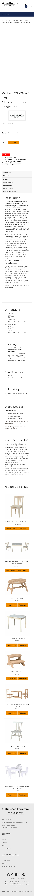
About (4, 840)
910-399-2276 (6, 820)
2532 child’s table (20, 236)
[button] (8, 875)
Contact (4, 842)
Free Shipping (14, 161)
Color (4, 133)
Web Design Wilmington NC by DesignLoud (17, 891)
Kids (14, 21)
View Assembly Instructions (17, 321)
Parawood (15, 378)
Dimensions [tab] (7, 176)
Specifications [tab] (8, 182)
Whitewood (16, 165)
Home (4, 21)
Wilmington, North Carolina (16, 360)
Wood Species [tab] (8, 188)
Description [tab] (7, 173)
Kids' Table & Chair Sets (13, 163)
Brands (11, 159)
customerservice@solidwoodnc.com (14, 823)
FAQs (4, 863)
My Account (6, 860)
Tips (26, 393)
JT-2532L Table (9, 313)
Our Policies (11, 878)
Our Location (6, 848)
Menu (7, 14)
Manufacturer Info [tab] (9, 192)
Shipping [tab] (6, 179)
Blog (3, 845)
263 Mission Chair (10, 324)
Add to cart (13, 142)
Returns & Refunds (8, 866)
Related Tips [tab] (7, 185)
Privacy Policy (22, 878)
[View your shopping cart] (25, 4)
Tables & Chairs (20, 21)
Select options (23, 529)
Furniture (9, 21)
